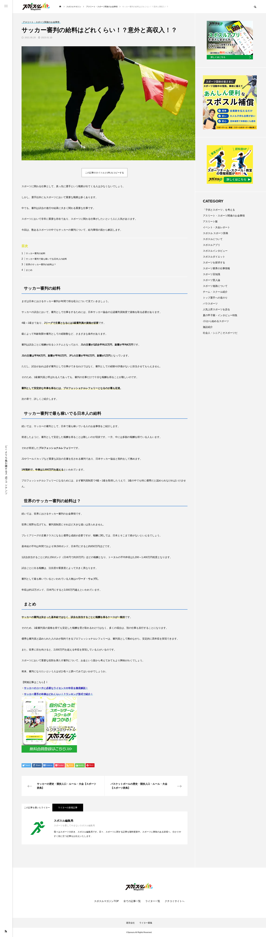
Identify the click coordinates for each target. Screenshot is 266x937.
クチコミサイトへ (174, 901)
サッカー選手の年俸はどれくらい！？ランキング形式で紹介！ (58, 694)
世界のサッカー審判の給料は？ (41, 264)
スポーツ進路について (215, 286)
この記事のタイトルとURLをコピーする (104, 172)
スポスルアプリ (211, 245)
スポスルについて (213, 239)
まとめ (29, 270)
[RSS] (6, 931)
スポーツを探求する (214, 262)
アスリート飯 (210, 221)
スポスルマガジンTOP (106, 901)
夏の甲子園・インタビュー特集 (220, 315)
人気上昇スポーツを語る (216, 309)
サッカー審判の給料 (35, 253)
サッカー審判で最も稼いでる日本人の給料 (46, 259)
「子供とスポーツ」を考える (219, 209)
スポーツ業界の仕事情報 (216, 268)
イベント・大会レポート (216, 227)
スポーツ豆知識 (211, 274)
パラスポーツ (210, 303)
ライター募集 (145, 923)
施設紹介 (208, 327)
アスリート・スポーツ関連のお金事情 (224, 215)
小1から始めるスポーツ (216, 321)
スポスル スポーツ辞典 (215, 233)
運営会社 (130, 923)
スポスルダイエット (214, 256)
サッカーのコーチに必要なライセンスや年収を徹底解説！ (56, 688)
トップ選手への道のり (215, 297)
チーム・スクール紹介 (215, 292)
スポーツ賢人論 (211, 280)
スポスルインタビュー (215, 250)
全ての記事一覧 (132, 901)
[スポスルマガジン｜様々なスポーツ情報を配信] (36, 6)
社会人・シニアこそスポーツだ (220, 333)
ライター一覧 (152, 901)
